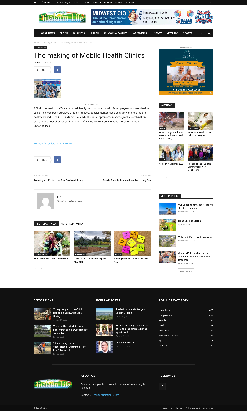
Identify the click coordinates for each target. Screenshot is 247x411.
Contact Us (208, 407)
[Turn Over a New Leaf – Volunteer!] (52, 243)
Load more (185, 270)
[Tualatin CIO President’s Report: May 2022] (92, 243)
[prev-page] (36, 269)
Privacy (179, 407)
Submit (95, 2)
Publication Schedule (113, 2)
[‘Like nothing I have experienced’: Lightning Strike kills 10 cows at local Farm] (42, 348)
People (64, 33)
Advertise (130, 2)
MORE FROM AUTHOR (72, 223)
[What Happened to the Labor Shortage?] (200, 121)
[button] (209, 33)
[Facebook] (210, 2)
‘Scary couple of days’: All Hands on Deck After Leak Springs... (67, 313)
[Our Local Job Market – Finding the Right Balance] (167, 209)
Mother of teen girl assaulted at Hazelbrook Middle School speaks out (132, 329)
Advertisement (193, 407)
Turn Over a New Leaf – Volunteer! (51, 258)
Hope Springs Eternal (190, 221)
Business (79, 33)
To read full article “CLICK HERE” (53, 143)
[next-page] (41, 269)
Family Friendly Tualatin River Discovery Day (127, 180)
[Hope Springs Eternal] (167, 225)
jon (38, 62)
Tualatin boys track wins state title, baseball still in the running (171, 135)
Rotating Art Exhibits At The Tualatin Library (58, 180)
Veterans (172, 33)
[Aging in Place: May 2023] (171, 152)
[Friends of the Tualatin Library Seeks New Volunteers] (200, 152)
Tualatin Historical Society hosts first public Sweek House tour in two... (70, 330)
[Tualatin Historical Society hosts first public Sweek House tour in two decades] (42, 331)
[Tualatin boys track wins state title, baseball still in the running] (171, 121)
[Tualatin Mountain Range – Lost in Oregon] (104, 314)
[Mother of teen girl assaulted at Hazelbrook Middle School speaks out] (104, 330)
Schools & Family (115, 33)
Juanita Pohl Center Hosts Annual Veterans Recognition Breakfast (194, 256)
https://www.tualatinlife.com (69, 201)
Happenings (139, 33)
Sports (187, 33)
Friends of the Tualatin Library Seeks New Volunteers (199, 167)
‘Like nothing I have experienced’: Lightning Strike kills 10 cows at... (69, 346)
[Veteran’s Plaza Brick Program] (167, 241)
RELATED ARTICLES (46, 223)
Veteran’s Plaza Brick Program (195, 237)
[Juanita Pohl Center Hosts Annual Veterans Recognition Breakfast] (167, 257)
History (157, 33)
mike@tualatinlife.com (106, 394)
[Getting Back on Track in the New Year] (132, 243)
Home (86, 2)
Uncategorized (49, 42)
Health (94, 33)
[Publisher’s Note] (104, 347)
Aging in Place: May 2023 (171, 164)
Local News (47, 33)
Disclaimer (168, 407)
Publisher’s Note (125, 342)
